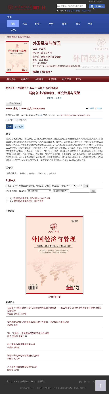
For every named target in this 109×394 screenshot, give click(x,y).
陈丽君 (10, 370)
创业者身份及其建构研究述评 (21, 344)
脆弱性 (23, 173)
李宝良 (10, 314)
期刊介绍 (11, 79)
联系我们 (41, 381)
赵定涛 (17, 358)
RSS (78, 79)
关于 (13, 30)
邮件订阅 (66, 79)
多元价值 (52, 173)
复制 (86, 186)
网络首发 (25, 79)
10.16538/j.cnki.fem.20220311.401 (75, 115)
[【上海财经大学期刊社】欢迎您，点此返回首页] (27, 7)
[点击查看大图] (54, 255)
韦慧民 (10, 347)
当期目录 (39, 79)
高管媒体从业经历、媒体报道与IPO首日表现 (31, 198)
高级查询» (86, 11)
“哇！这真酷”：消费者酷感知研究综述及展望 (28, 333)
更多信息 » (47, 71)
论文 (25, 24)
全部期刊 (53, 79)
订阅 (33, 381)
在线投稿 (24, 381)
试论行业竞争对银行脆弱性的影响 (23, 355)
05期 (40, 88)
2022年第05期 (54, 297)
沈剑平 (17, 370)
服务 (64, 24)
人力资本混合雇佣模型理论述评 (22, 367)
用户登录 (92, 1)
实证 (73, 11)
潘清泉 (17, 347)
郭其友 (17, 314)
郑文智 (23, 314)
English (99, 1)
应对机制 (41, 173)
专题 (90, 24)
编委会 (36, 71)
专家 (51, 24)
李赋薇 (10, 325)
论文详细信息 (52, 88)
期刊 (13, 24)
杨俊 (16, 325)
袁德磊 (10, 358)
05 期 (40, 115)
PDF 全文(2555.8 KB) (33, 108)
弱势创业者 (11, 173)
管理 (78, 11)
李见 (9, 336)
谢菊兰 (21, 336)
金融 (68, 11)
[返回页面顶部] (100, 385)
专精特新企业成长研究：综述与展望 (28, 201)
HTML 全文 (12, 108)
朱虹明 (50, 98)
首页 (9, 17)
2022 (32, 88)
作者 (37, 24)
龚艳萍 (15, 336)
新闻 (78, 24)
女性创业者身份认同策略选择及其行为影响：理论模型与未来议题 (38, 322)
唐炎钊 (58, 98)
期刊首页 (10, 88)
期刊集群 (12, 37)
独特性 (32, 173)
